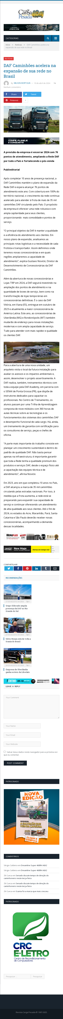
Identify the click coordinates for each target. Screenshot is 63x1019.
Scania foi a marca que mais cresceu (32, 891)
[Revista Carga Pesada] (31, 13)
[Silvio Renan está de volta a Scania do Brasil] (18, 627)
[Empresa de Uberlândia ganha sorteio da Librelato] (18, 657)
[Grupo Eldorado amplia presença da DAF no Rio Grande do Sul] (18, 593)
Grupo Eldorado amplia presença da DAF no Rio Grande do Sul (17, 608)
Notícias (8, 58)
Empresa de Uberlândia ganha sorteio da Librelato (18, 670)
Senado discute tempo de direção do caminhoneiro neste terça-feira (26, 877)
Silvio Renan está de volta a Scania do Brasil (18, 640)
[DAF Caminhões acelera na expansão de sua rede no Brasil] (31, 119)
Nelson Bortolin (22, 83)
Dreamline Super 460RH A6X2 (34, 865)
